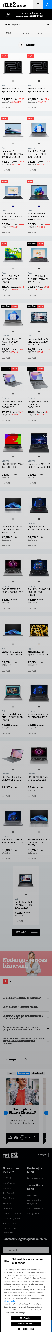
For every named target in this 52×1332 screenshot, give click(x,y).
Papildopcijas (28, 1329)
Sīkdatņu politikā (10, 1301)
